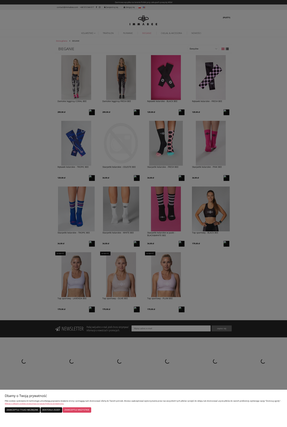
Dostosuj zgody (51, 410)
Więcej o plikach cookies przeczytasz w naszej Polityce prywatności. (34, 403)
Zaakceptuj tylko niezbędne (22, 410)
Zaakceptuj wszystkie (76, 410)
